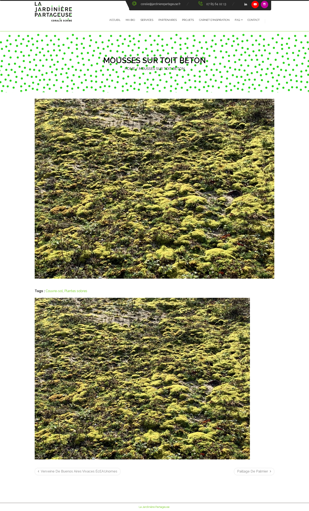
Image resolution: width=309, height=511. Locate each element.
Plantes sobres (75, 291)
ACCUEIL (114, 19)
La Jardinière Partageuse (154, 506)
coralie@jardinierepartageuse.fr (161, 4)
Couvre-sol (54, 291)
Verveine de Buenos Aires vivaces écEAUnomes (78, 471)
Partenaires (167, 19)
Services (146, 19)
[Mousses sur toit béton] (154, 189)
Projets (188, 19)
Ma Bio (130, 19)
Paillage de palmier (253, 471)
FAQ (237, 19)
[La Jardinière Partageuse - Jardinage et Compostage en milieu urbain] (53, 16)
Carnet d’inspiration (214, 19)
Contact (253, 19)
